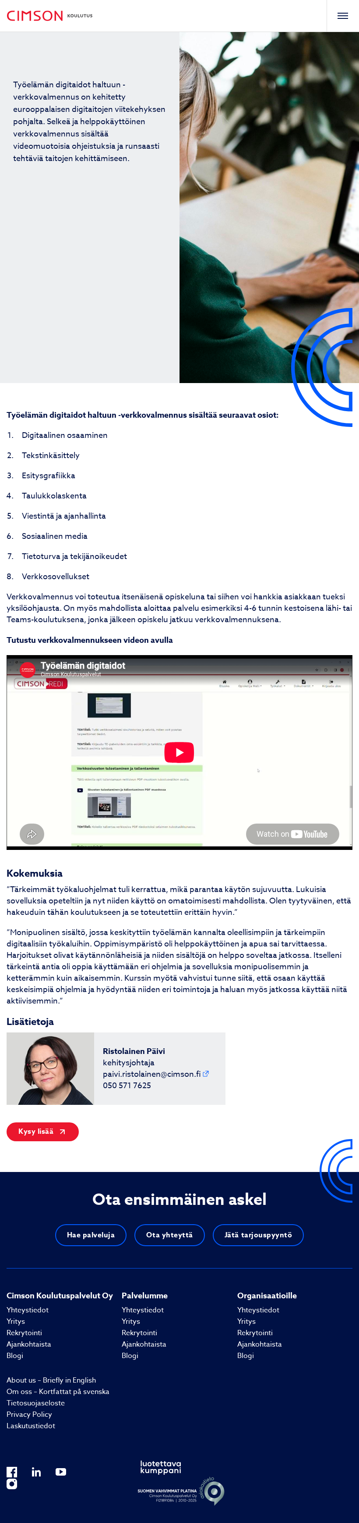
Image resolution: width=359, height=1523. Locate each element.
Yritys (16, 1321)
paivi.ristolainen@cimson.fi (152, 1074)
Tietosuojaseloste (36, 1403)
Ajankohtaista (29, 1344)
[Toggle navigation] (343, 16)
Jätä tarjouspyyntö (258, 1235)
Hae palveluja (91, 1235)
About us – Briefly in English (51, 1380)
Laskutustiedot (31, 1426)
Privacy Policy (29, 1414)
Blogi (15, 1356)
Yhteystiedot (28, 1310)
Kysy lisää (35, 1131)
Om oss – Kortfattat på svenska (58, 1392)
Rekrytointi (24, 1333)
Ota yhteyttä (169, 1235)
